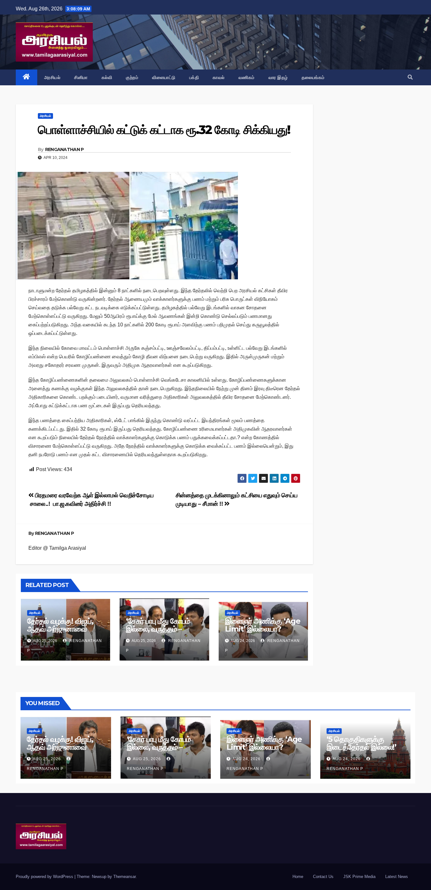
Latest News (396, 876)
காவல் (219, 77)
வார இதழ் (278, 77)
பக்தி (194, 77)
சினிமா (81, 77)
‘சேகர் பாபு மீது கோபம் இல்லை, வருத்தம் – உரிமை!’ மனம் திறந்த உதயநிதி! (158, 632)
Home (297, 876)
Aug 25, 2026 (47, 759)
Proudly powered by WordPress (45, 876)
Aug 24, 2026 (247, 759)
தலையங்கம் (313, 77)
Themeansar (124, 876)
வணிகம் (247, 77)
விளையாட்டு (163, 77)
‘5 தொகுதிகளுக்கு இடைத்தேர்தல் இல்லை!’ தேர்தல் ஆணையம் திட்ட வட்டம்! (363, 751)
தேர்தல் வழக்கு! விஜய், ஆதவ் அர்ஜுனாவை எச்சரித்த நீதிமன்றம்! (60, 628)
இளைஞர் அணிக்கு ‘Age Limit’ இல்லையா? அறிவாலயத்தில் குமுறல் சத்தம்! (262, 632)
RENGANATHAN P (64, 149)
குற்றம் (132, 77)
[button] (410, 77)
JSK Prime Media (359, 876)
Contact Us (323, 876)
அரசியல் (52, 77)
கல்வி (107, 77)
